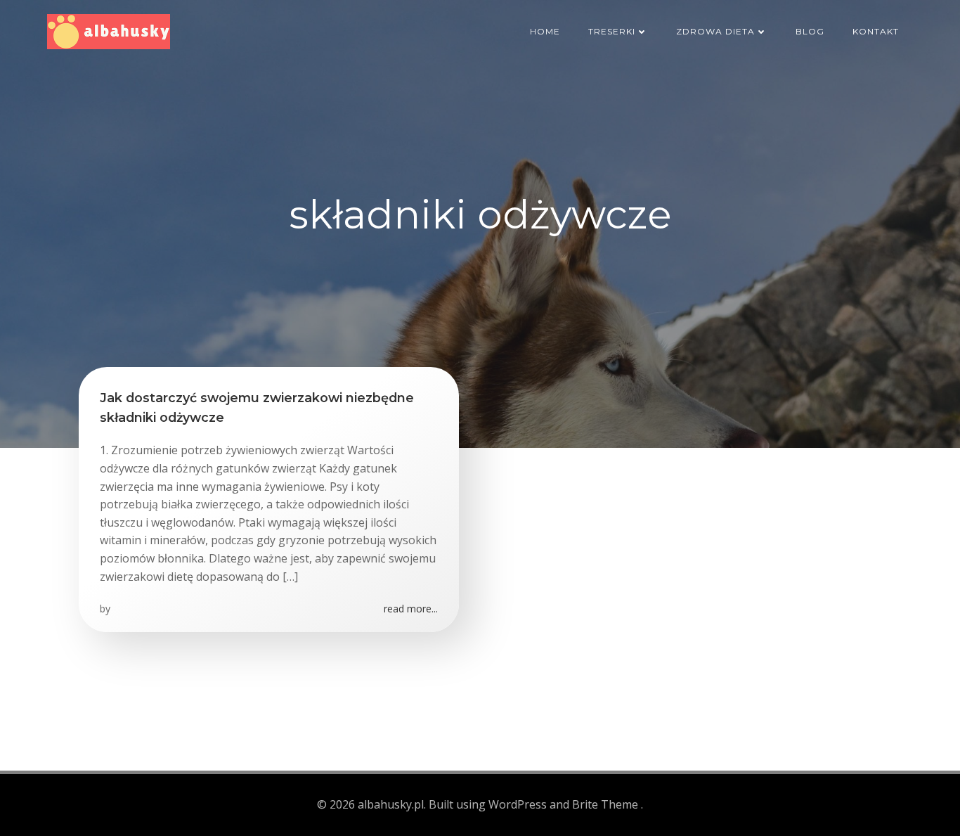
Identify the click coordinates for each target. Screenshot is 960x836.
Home (545, 31)
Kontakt (875, 31)
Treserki (611, 31)
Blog (810, 31)
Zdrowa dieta (715, 31)
